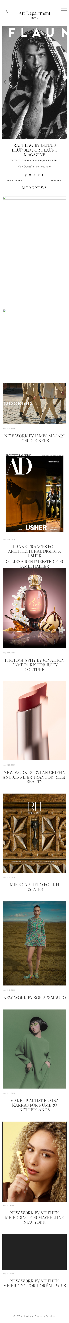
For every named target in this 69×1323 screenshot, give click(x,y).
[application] (34, 1162)
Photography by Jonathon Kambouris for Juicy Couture (34, 665)
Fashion (37, 160)
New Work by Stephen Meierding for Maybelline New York (34, 1218)
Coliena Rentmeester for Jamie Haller (34, 564)
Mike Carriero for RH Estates (34, 887)
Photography (51, 160)
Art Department (27, 1316)
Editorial (27, 160)
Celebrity (15, 160)
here (48, 167)
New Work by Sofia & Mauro (34, 998)
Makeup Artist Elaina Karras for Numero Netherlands (34, 1105)
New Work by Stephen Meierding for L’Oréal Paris (34, 1283)
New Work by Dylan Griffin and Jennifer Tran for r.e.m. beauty (34, 777)
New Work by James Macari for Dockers (34, 438)
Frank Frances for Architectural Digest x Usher (34, 551)
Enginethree (50, 1316)
